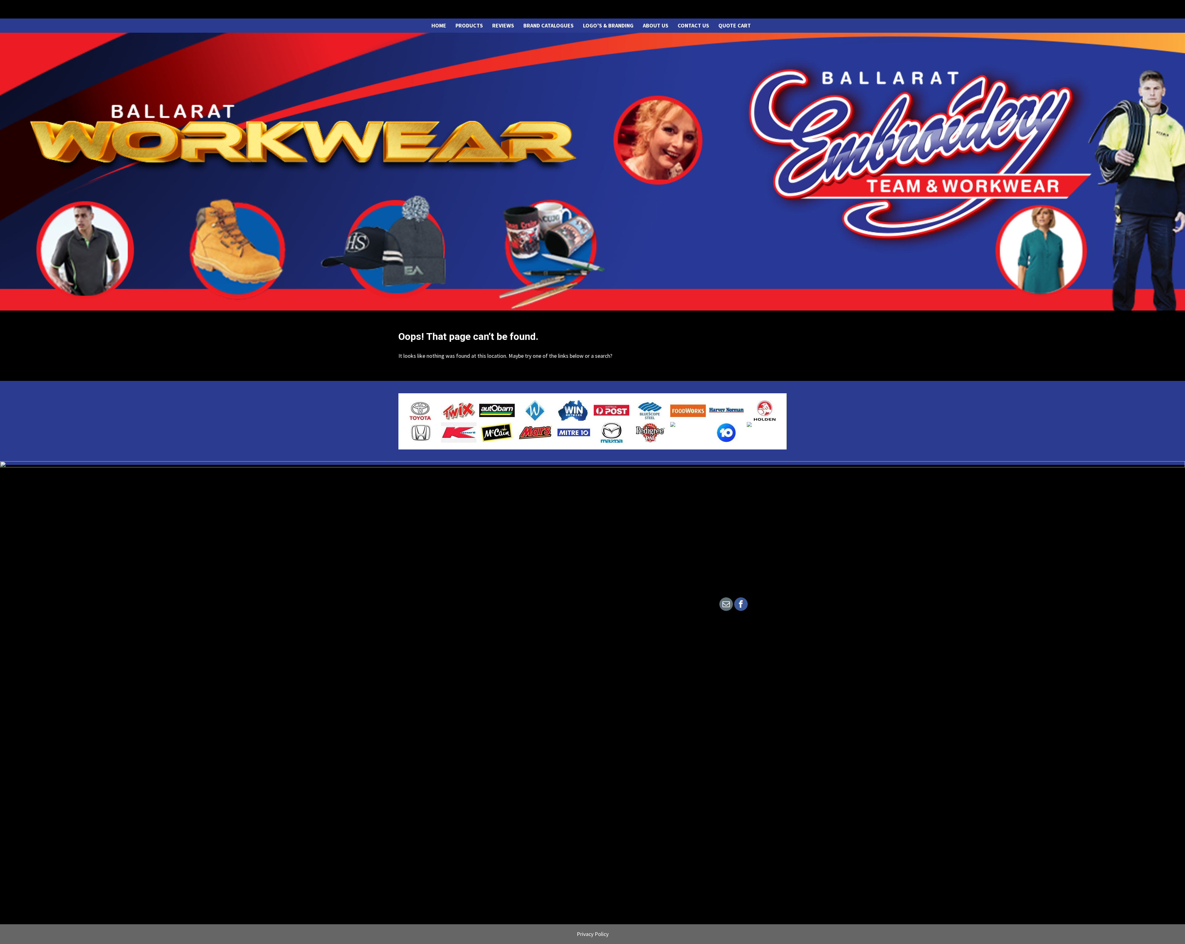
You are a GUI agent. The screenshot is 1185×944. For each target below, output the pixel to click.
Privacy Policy (593, 934)
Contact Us (693, 25)
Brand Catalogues (548, 25)
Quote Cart (734, 25)
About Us (655, 25)
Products (469, 25)
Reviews (503, 25)
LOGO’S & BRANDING (608, 25)
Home (438, 25)
